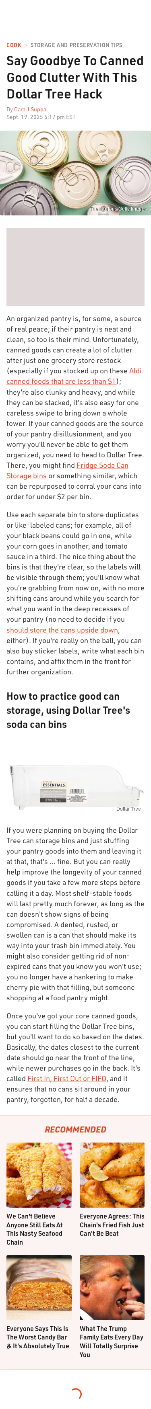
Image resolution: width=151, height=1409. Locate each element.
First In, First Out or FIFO (66, 1078)
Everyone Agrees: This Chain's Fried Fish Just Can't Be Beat (112, 1224)
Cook (13, 45)
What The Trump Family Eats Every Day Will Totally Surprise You (111, 1341)
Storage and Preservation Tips (76, 45)
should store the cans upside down (62, 629)
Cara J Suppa (30, 109)
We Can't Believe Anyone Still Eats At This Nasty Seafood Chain (34, 1229)
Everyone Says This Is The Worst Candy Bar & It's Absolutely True (37, 1337)
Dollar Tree (128, 808)
